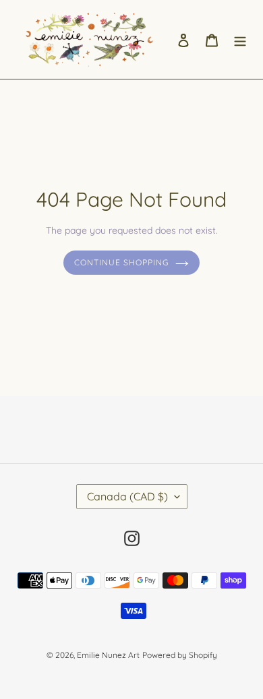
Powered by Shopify (179, 655)
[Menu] (240, 39)
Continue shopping (121, 262)
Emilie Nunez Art (108, 655)
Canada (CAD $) (127, 496)
